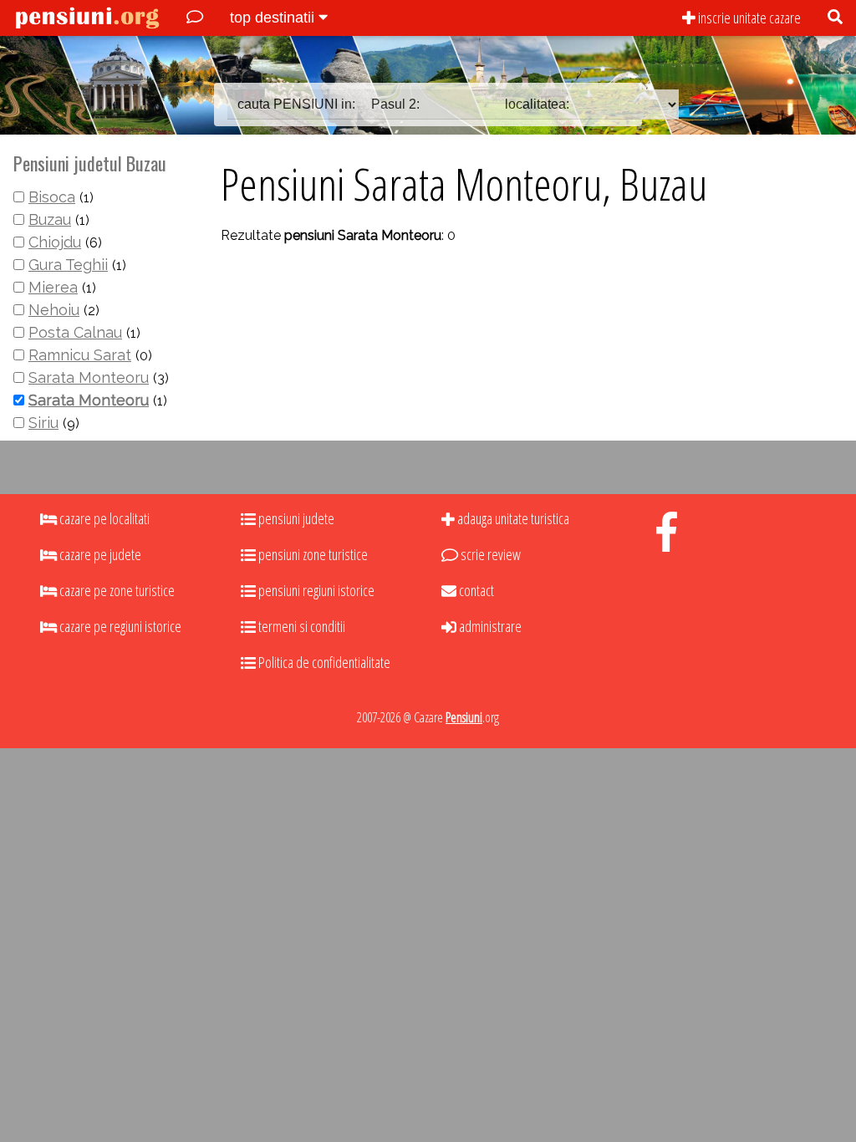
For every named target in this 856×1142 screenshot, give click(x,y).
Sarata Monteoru (88, 377)
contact (475, 590)
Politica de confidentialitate (323, 662)
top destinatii (274, 17)
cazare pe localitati (103, 518)
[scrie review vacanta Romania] (195, 18)
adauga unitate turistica (512, 518)
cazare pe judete (99, 554)
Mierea (53, 287)
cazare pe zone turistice (116, 590)
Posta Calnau (75, 332)
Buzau (49, 219)
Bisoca (51, 197)
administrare (489, 626)
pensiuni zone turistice (312, 554)
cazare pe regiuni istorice (119, 626)
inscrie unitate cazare (748, 18)
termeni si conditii (300, 626)
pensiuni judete (295, 518)
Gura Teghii (68, 264)
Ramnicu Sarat (79, 355)
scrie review (489, 554)
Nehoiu (53, 310)
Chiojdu (54, 242)
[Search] (835, 18)
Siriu (43, 422)
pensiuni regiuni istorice (315, 590)
